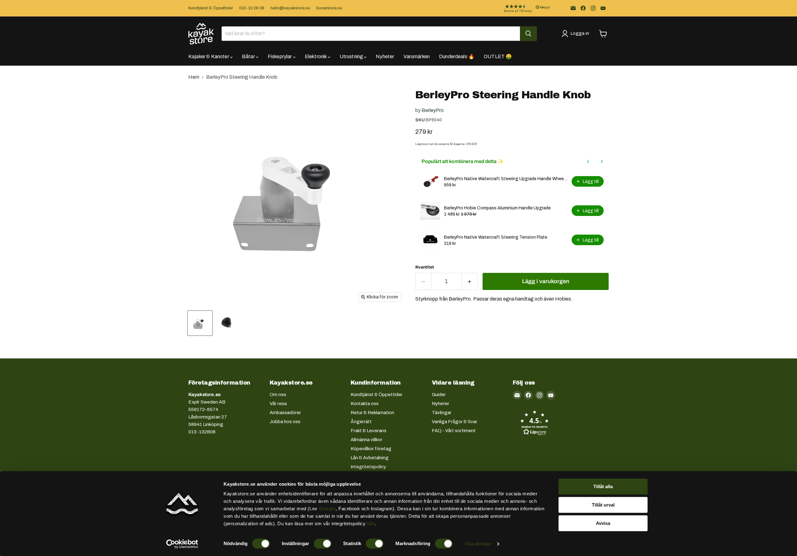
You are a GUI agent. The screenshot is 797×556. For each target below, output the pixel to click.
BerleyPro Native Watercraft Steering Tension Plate (495, 237)
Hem (193, 77)
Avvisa (603, 523)
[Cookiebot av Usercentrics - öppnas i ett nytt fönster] (182, 544)
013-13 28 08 (251, 8)
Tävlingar (441, 412)
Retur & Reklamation (372, 412)
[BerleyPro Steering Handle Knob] (200, 323)
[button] (522, 8)
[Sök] (528, 33)
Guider (439, 394)
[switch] (323, 544)
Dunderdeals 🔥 (456, 56)
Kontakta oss (365, 403)
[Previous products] (588, 161)
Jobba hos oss (285, 421)
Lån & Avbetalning (370, 457)
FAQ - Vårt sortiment (454, 430)
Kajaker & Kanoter (209, 56)
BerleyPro (433, 110)
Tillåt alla (603, 486)
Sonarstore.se (329, 8)
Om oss (278, 394)
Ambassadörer (285, 412)
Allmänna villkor (366, 439)
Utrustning (352, 56)
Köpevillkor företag (371, 448)
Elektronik (316, 56)
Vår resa (278, 403)
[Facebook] (583, 8)
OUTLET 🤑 (498, 56)
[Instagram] (593, 8)
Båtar (249, 56)
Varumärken (416, 56)
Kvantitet (424, 267)
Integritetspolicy (368, 466)
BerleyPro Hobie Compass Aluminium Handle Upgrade (497, 208)
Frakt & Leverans (368, 430)
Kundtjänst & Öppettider (210, 8)
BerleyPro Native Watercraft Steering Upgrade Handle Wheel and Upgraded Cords (506, 178)
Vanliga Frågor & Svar (454, 421)
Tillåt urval (603, 504)
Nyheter (385, 56)
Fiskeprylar (280, 56)
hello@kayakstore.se (290, 8)
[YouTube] (603, 8)
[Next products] (602, 161)
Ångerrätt (361, 421)
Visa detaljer (478, 543)
